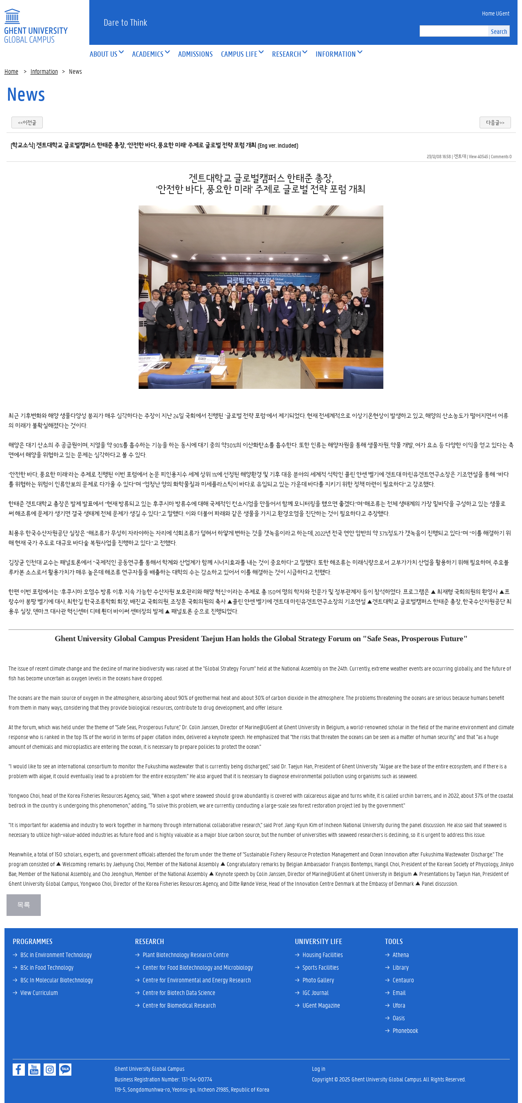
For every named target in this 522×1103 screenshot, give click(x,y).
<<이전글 (27, 122)
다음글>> (495, 122)
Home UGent (495, 13)
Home (11, 71)
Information (44, 71)
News (26, 94)
